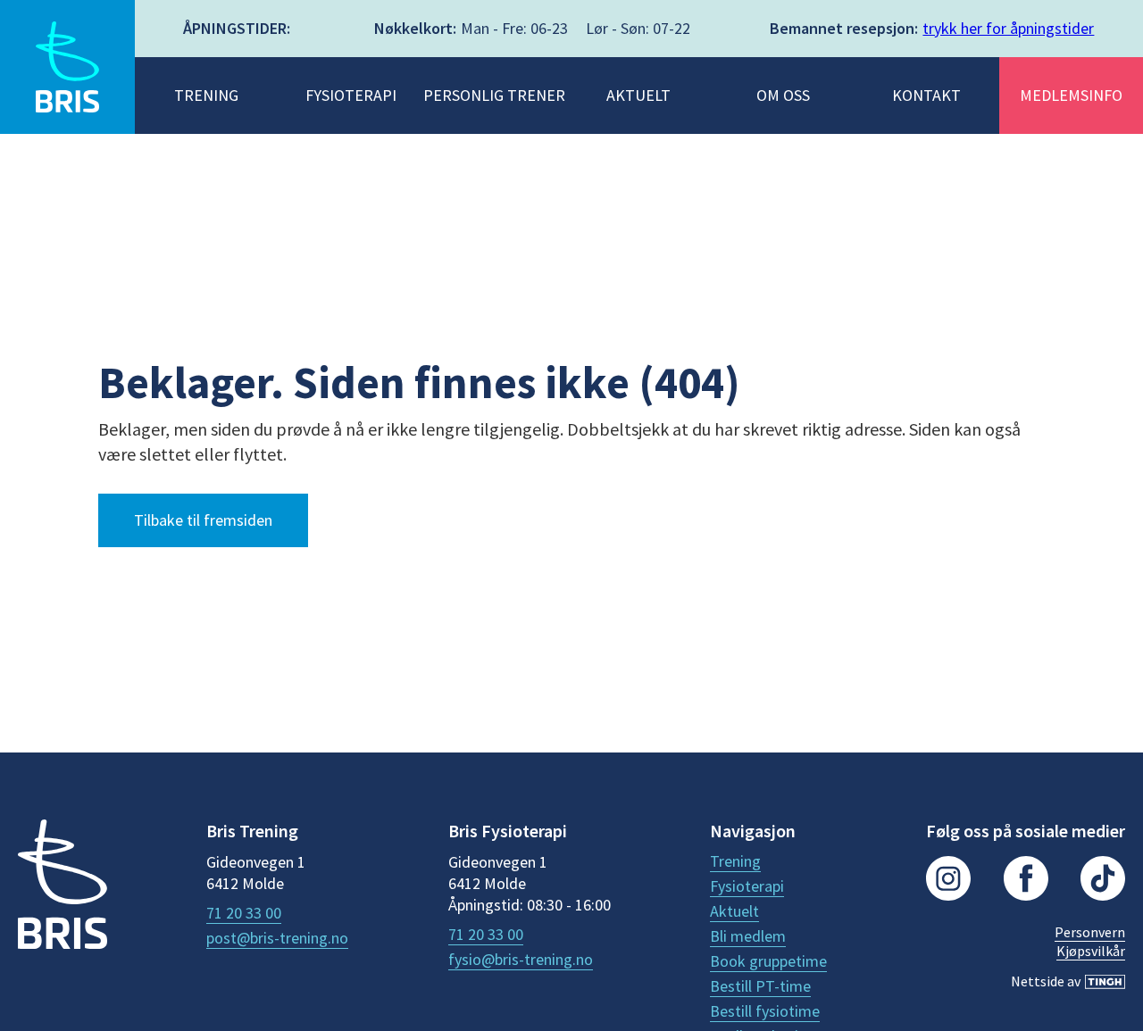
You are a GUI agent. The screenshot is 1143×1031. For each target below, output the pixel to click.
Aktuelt (734, 911)
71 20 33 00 (243, 913)
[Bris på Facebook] (1026, 880)
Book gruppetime (768, 961)
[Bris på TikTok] (1102, 880)
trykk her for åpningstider (1008, 28)
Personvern (1090, 932)
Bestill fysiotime (765, 1011)
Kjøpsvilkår (1090, 951)
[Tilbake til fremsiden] (62, 886)
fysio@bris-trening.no (520, 959)
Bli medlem (748, 936)
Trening (735, 861)
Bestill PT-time (760, 986)
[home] (67, 67)
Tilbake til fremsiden (203, 520)
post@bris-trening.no (277, 938)
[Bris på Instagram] (948, 880)
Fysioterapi (747, 886)
